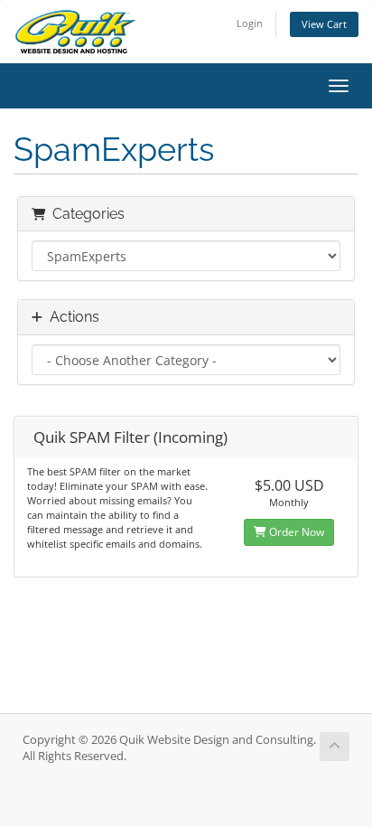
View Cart (324, 24)
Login (250, 23)
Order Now (295, 532)
